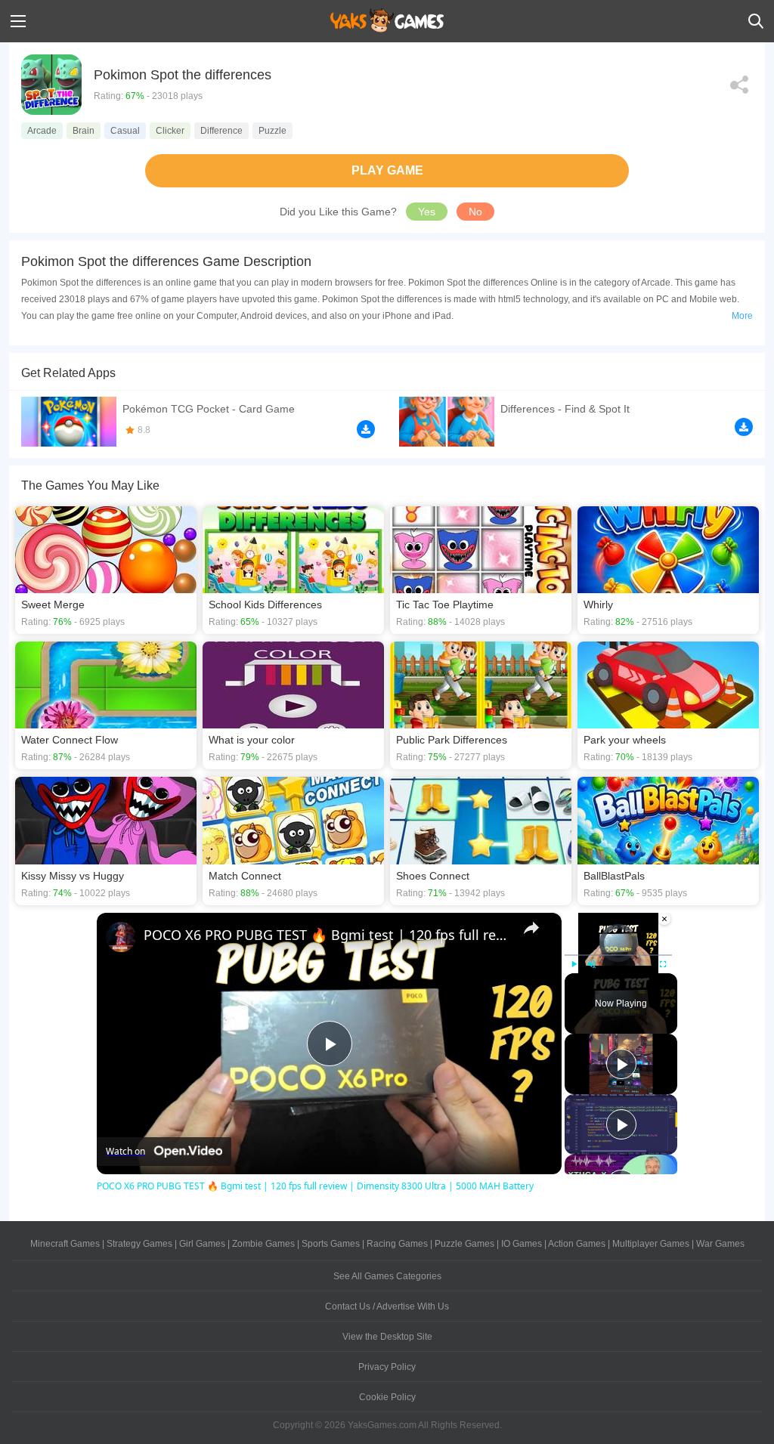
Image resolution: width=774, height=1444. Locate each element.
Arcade (42, 130)
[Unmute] (592, 964)
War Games (720, 1243)
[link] (121, 937)
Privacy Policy (387, 1367)
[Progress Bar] (618, 954)
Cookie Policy (387, 1397)
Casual (125, 130)
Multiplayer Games (650, 1243)
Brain (83, 130)
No (475, 212)
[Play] (574, 964)
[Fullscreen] (663, 964)
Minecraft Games (65, 1243)
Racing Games (397, 1243)
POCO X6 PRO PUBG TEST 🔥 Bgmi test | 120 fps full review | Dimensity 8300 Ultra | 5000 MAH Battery (327, 934)
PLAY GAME (387, 170)
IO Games (521, 1243)
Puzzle (272, 130)
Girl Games (202, 1243)
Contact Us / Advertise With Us (387, 1306)
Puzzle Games (464, 1243)
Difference (221, 130)
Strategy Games (139, 1243)
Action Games (576, 1243)
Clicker (170, 130)
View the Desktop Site (387, 1336)
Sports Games (331, 1243)
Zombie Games (263, 1243)
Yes (426, 212)
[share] (531, 928)
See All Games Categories (387, 1276)
